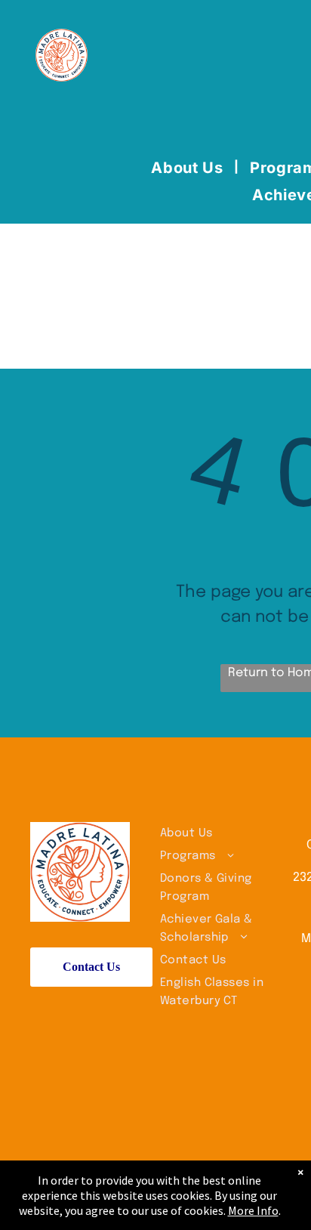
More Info (253, 1210)
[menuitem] (189, 167)
